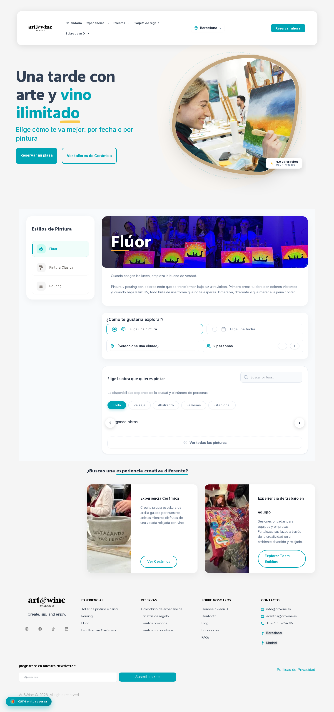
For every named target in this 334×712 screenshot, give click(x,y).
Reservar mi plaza (36, 155)
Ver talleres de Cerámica (89, 155)
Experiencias (95, 23)
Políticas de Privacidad (296, 669)
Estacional (222, 405)
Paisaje (139, 405)
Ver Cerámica (158, 561)
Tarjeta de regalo (146, 23)
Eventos (119, 23)
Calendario (73, 23)
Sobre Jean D (75, 33)
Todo (117, 405)
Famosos (194, 405)
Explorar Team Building (277, 559)
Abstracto (166, 405)
